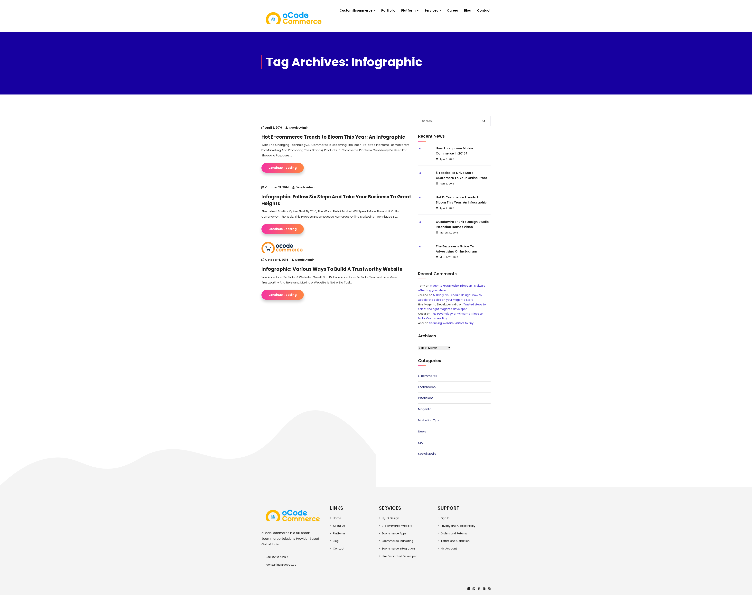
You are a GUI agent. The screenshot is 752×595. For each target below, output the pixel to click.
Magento (424, 409)
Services (431, 10)
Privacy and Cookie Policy (458, 526)
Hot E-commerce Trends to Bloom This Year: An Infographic (333, 137)
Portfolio (388, 10)
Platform (408, 10)
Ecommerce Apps (394, 533)
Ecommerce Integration (398, 548)
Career (452, 10)
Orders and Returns (454, 533)
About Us (339, 526)
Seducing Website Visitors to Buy (451, 323)
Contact (484, 10)
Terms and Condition (455, 541)
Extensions (425, 398)
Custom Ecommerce (356, 10)
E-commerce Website (397, 526)
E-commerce (427, 376)
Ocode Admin (298, 128)
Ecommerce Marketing (397, 541)
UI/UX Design (390, 518)
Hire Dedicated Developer (399, 556)
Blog (467, 10)
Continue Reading (282, 168)
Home (337, 518)
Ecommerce (427, 387)
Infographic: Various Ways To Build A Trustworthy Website (331, 269)
